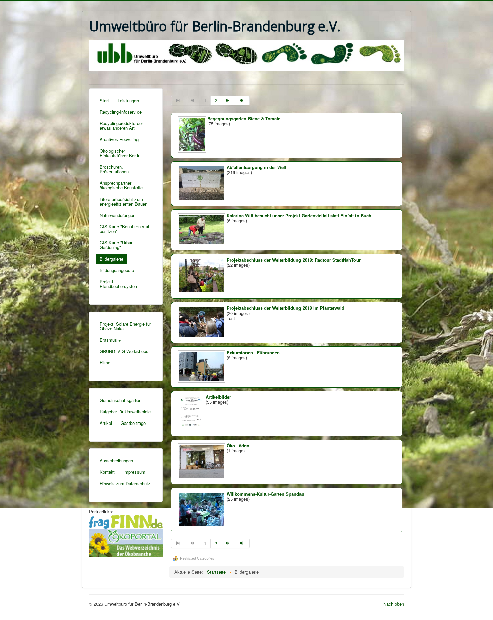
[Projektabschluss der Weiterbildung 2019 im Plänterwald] (202, 336)
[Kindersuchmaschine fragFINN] (126, 521)
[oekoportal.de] (126, 542)
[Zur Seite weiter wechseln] (228, 100)
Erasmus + (110, 340)
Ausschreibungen (116, 460)
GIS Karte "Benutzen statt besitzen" (125, 228)
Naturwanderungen (117, 215)
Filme (105, 362)
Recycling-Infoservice (121, 112)
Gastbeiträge (133, 423)
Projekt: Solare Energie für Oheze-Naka (125, 326)
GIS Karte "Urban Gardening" (116, 244)
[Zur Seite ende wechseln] (242, 100)
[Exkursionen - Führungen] (202, 381)
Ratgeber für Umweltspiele (125, 411)
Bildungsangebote (117, 270)
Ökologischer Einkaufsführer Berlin (120, 153)
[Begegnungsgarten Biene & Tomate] (192, 151)
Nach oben (393, 604)
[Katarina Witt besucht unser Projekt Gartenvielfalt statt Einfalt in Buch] (202, 243)
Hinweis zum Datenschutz (125, 483)
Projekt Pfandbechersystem (119, 283)
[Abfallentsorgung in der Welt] (202, 199)
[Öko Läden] (202, 477)
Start (104, 100)
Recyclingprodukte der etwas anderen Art (121, 125)
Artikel (106, 423)
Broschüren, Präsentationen (114, 169)
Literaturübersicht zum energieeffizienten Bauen (123, 201)
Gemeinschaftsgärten (120, 400)
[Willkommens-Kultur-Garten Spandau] (202, 525)
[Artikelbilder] (192, 429)
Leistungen (128, 100)
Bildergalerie (111, 259)
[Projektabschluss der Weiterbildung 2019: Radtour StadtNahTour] (202, 291)
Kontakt (107, 472)
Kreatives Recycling (119, 139)
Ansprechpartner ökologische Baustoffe (121, 185)
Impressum (134, 472)
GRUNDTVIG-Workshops (124, 351)
